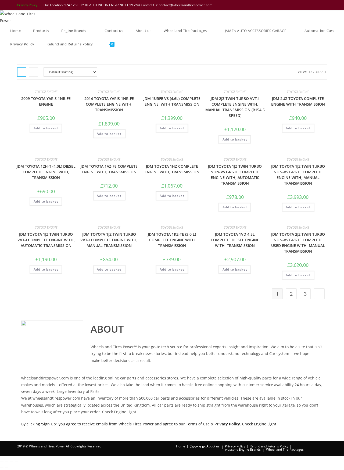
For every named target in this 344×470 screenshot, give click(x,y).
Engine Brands (250, 449)
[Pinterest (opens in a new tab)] (303, 5)
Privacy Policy (27, 5)
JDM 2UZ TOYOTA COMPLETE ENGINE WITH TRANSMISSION (298, 101)
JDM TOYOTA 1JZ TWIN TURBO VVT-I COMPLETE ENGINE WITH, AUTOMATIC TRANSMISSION (46, 240)
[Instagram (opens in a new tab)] (310, 5)
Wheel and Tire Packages (285, 449)
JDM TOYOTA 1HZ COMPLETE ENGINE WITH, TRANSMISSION (172, 169)
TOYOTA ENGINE (46, 91)
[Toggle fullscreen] (7, 461)
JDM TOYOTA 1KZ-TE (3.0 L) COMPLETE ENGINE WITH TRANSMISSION (172, 240)
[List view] (33, 72)
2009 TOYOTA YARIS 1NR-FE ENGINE (46, 101)
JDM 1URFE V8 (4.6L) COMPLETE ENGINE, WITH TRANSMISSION (172, 101)
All (324, 72)
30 (317, 72)
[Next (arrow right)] (7, 467)
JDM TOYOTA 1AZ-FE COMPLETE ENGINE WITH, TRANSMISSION (109, 169)
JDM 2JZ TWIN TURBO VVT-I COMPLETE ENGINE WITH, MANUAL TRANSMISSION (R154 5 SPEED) (235, 107)
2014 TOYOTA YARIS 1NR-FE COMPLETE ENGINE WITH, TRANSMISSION (109, 104)
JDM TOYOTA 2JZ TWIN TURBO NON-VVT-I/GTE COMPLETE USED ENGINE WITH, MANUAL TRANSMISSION (298, 243)
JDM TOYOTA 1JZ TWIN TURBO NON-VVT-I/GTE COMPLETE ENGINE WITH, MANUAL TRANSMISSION (298, 175)
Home (180, 446)
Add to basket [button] (46, 128)
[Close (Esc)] (16, 461)
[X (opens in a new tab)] (289, 5)
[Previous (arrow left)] (2, 467)
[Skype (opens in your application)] (317, 5)
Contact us (198, 446)
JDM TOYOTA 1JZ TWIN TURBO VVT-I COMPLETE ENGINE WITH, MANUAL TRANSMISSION (109, 240)
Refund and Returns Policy (269, 446)
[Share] (11, 461)
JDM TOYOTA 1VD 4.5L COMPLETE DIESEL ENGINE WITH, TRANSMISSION (235, 240)
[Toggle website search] (128, 44)
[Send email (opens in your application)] (324, 5)
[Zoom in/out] (2, 461)
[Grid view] (21, 72)
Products (231, 450)
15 (310, 72)
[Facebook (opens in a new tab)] (296, 5)
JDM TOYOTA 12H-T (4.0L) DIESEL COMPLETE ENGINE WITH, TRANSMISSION (46, 172)
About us (213, 446)
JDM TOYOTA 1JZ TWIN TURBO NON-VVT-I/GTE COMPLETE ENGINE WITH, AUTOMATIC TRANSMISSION (235, 175)
